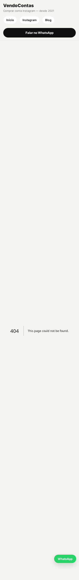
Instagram (29, 20)
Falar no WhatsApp (39, 33)
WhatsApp (65, 559)
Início (10, 20)
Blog (48, 20)
